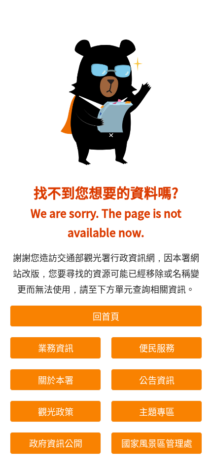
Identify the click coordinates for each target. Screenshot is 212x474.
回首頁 (106, 316)
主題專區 (157, 411)
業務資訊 (55, 347)
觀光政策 (55, 411)
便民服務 (157, 347)
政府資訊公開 (55, 442)
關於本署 (55, 379)
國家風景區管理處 (156, 442)
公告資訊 (157, 379)
